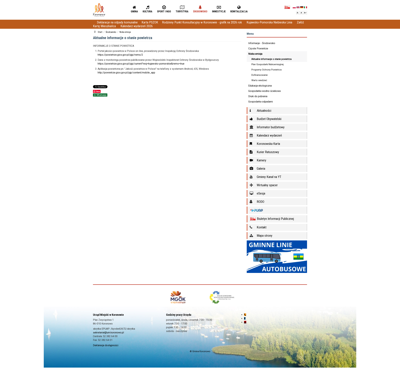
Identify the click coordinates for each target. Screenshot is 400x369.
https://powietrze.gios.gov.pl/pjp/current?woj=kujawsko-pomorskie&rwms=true (141, 63)
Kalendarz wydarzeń (269, 135)
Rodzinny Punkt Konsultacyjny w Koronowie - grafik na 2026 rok (202, 22)
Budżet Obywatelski (268, 119)
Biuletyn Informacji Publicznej (275, 219)
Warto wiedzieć (259, 80)
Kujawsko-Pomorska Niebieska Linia (270, 22)
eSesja (260, 193)
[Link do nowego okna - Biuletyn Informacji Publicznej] (288, 7)
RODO (260, 202)
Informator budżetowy (270, 127)
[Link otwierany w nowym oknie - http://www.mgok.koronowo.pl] (178, 297)
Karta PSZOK (150, 22)
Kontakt (261, 227)
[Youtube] (245, 322)
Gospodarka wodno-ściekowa (264, 91)
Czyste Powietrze (258, 48)
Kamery (261, 160)
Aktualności (263, 110)
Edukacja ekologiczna (260, 85)
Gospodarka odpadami (260, 101)
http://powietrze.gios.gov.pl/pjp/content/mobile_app (126, 72)
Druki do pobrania (257, 96)
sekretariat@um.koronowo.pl (108, 332)
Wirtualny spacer (267, 185)
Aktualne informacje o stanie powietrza (271, 59)
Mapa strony (264, 235)
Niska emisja (255, 53)
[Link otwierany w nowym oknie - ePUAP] (277, 210)
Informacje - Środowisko (261, 43)
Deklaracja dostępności (105, 345)
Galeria (260, 168)
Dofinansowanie (259, 75)
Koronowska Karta (268, 144)
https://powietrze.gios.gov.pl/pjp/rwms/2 (120, 54)
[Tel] (245, 314)
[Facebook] (244, 318)
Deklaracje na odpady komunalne (117, 22)
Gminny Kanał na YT (268, 177)
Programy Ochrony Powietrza (266, 69)
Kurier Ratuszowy (267, 152)
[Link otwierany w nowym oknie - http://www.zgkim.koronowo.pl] (222, 297)
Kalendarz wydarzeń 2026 (136, 26)
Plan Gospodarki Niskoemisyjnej (267, 64)
